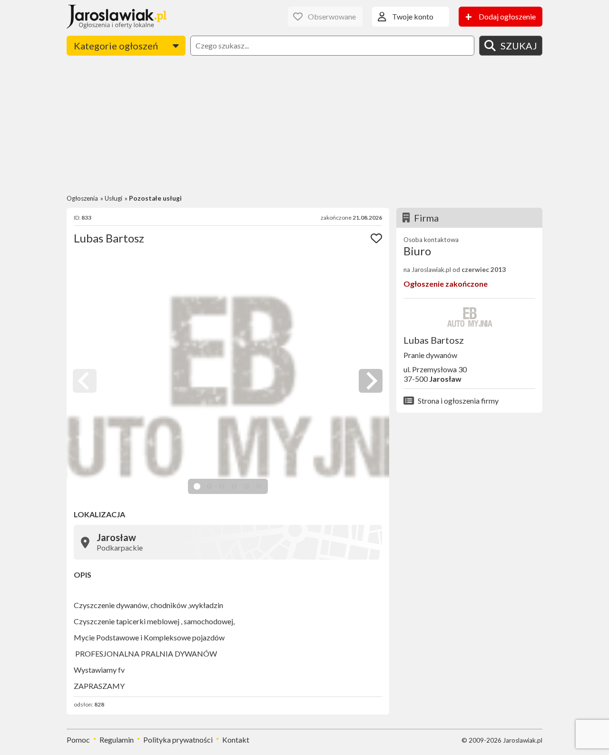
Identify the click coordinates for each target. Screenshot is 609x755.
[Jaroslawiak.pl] (117, 17)
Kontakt (235, 739)
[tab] (197, 486)
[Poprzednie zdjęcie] (85, 381)
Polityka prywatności (178, 739)
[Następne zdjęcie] (371, 381)
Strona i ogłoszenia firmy (458, 400)
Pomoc (78, 739)
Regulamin (116, 739)
